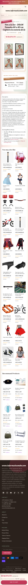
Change (21, 82)
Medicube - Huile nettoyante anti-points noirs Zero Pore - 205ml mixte (7, 415)
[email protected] (14, 139)
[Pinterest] (22, 492)
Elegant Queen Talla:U (6, 186)
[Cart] (25, 6)
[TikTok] (14, 492)
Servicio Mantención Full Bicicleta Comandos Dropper (19, 294)
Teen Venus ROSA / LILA (19, 164)
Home (2, 15)
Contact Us (4, 517)
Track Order (5, 523)
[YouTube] (10, 492)
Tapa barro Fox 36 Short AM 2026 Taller (19, 273)
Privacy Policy (5, 533)
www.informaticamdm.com (16, 10)
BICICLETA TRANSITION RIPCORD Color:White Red (20, 316)
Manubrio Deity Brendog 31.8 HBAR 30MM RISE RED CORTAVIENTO (19, 208)
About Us (4, 515)
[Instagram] (7, 492)
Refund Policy (5, 530)
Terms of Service (6, 535)
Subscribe (7, 553)
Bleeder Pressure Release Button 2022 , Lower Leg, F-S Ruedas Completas (8, 208)
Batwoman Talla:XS (19, 250)
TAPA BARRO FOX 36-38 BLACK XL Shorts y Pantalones (7, 273)
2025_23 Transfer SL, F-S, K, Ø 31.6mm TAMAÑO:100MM (19, 229)
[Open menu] (2, 6)
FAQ (3, 520)
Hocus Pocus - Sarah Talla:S (7, 251)
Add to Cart (14, 582)
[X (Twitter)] (18, 492)
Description (5, 97)
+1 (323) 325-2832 (6, 504)
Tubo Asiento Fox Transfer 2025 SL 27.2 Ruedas (7, 164)
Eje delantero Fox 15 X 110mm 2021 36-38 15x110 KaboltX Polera (8, 294)
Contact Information (7, 541)
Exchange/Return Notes (8, 130)
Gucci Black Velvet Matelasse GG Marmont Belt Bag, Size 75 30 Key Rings (7, 389)
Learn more (22, 578)
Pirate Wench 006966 (7, 337)
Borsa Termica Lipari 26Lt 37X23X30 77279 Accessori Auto (20, 415)
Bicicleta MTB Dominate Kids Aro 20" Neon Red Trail (7, 229)
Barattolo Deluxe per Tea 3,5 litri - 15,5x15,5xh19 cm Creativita (19, 389)
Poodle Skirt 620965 (19, 337)
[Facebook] (3, 492)
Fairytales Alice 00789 (20, 185)
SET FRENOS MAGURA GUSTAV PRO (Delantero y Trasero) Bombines (7, 359)
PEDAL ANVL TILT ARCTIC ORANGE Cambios (7, 316)
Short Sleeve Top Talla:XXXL (18, 359)
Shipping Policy (5, 538)
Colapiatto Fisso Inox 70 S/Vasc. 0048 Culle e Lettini (20, 441)
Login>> (8, 399)
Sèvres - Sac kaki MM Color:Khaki (7, 441)
